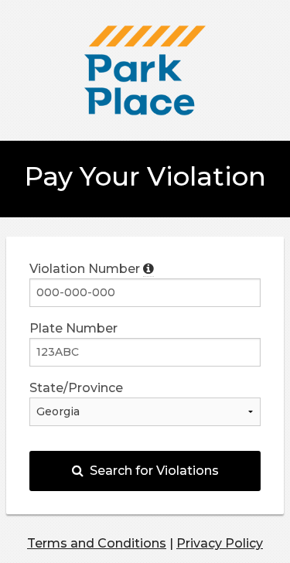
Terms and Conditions (96, 543)
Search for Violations (151, 470)
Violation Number (86, 268)
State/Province (76, 387)
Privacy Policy (219, 543)
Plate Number (73, 328)
